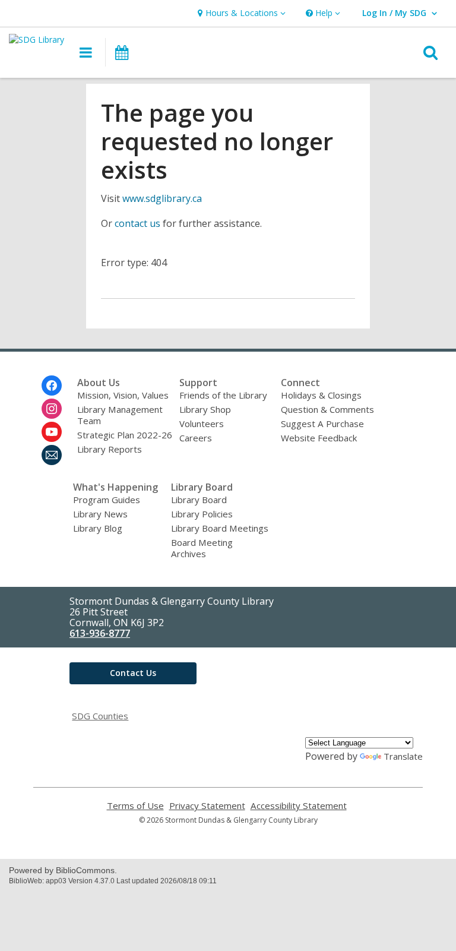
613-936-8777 (99, 633)
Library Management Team (120, 414)
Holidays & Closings (321, 395)
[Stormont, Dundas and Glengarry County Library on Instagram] (52, 409)
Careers (195, 438)
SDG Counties (100, 716)
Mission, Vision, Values (123, 395)
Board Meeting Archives (202, 548)
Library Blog (97, 528)
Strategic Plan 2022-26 (124, 435)
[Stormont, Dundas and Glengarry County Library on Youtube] (52, 432)
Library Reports (109, 449)
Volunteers (201, 423)
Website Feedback (319, 438)
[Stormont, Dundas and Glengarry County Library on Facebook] (52, 385)
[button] (240, 13)
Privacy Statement (207, 805)
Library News (100, 514)
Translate (403, 756)
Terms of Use (135, 805)
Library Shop (205, 409)
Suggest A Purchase (322, 423)
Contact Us (133, 672)
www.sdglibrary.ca (162, 198)
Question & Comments (327, 409)
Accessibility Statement (299, 805)
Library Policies (202, 514)
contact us (137, 223)
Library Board (199, 499)
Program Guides (106, 499)
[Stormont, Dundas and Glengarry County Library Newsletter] (52, 455)
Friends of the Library (223, 395)
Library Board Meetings (219, 528)
